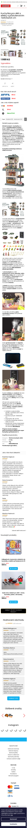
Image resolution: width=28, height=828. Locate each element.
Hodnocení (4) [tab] (18, 119)
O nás (13, 768)
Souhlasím (13, 824)
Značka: (7, 25)
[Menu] (24, 5)
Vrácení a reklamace (13, 755)
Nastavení (13, 819)
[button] (3, 715)
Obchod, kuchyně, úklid (16, 438)
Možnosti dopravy (13, 751)
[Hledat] (17, 5)
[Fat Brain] (9, 715)
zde (12, 815)
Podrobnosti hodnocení (7, 24)
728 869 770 (15, 806)
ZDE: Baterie (16, 426)
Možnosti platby (13, 753)
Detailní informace (6, 79)
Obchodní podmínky (13, 757)
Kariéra (13, 772)
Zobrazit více (13, 698)
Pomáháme (13, 774)
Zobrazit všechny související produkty (13, 611)
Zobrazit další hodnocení (18, 530)
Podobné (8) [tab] (9, 119)
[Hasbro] (18, 715)
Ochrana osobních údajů (13, 759)
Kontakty (13, 770)
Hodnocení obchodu (13, 749)
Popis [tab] (3, 119)
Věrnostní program (13, 776)
